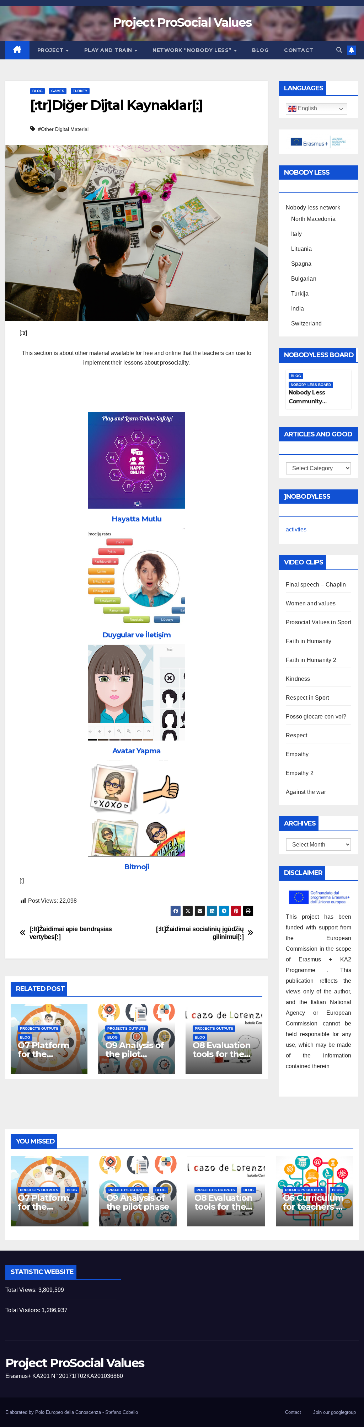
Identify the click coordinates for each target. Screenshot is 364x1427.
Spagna (301, 264)
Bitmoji (136, 867)
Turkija (300, 294)
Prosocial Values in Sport (318, 622)
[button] (339, 50)
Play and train (109, 50)
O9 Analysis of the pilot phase (134, 1054)
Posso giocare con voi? (316, 717)
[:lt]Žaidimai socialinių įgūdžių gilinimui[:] (199, 932)
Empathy (297, 754)
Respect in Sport (307, 698)
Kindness (298, 679)
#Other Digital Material (63, 129)
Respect (296, 735)
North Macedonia (313, 219)
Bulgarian (303, 279)
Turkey (80, 91)
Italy (296, 234)
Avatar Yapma (136, 751)
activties (296, 529)
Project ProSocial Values (182, 22)
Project (51, 50)
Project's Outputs (39, 1028)
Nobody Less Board (311, 385)
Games (57, 91)
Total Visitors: (23, 1310)
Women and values (311, 603)
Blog (260, 50)
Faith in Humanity (308, 641)
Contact (299, 50)
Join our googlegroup (334, 1412)
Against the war (306, 792)
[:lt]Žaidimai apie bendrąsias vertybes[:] (71, 932)
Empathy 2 (300, 773)
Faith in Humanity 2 (311, 660)
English (306, 109)
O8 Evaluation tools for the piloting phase (222, 1054)
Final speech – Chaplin (316, 585)
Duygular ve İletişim (136, 635)
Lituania (301, 249)
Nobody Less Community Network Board (310, 401)
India (297, 309)
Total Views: (21, 1290)
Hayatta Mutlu (136, 519)
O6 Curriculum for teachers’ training (313, 1207)
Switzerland (306, 323)
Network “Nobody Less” (192, 50)
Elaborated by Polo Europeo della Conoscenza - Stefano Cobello (71, 1412)
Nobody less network (313, 208)
